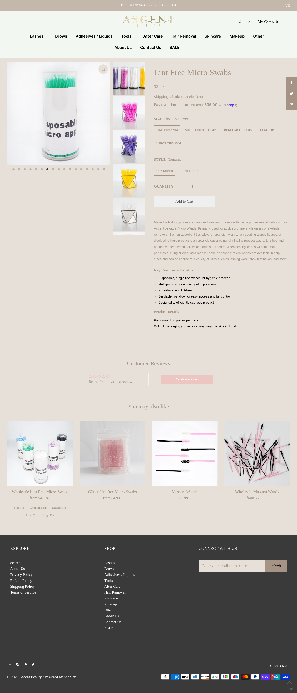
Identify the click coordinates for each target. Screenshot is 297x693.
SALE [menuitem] (175, 47)
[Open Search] (240, 21)
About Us (17, 569)
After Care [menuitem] (153, 36)
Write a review (187, 379)
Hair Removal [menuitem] (183, 36)
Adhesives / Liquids (119, 574)
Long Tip (267, 130)
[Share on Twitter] (291, 93)
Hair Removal (115, 592)
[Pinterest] (26, 664)
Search (15, 563)
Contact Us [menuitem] (150, 47)
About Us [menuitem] (123, 47)
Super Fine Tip (38, 507)
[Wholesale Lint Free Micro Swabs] (40, 453)
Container (164, 170)
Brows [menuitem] (61, 36)
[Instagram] (17, 664)
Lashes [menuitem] (36, 36)
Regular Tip (59, 507)
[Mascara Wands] (185, 453)
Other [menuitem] (258, 36)
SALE (108, 628)
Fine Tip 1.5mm (167, 130)
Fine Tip (19, 507)
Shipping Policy (22, 586)
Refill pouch (191, 170)
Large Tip (48, 515)
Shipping (161, 97)
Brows (109, 569)
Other (108, 610)
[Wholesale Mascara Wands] (257, 453)
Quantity (164, 186)
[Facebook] (10, 664)
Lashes (109, 563)
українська (278, 666)
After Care (112, 586)
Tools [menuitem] (126, 36)
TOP (289, 688)
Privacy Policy (21, 574)
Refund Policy (21, 581)
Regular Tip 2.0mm (238, 130)
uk (287, 5)
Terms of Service (23, 592)
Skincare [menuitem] (213, 36)
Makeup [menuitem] (237, 36)
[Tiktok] (33, 664)
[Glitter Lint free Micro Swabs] (112, 453)
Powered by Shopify (60, 677)
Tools (108, 581)
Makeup (110, 604)
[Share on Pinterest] (291, 104)
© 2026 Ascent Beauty (24, 677)
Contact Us (112, 622)
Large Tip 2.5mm (168, 143)
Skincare (111, 598)
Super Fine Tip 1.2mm (201, 130)
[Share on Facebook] (291, 82)
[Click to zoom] (103, 69)
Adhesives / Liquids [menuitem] (94, 36)
